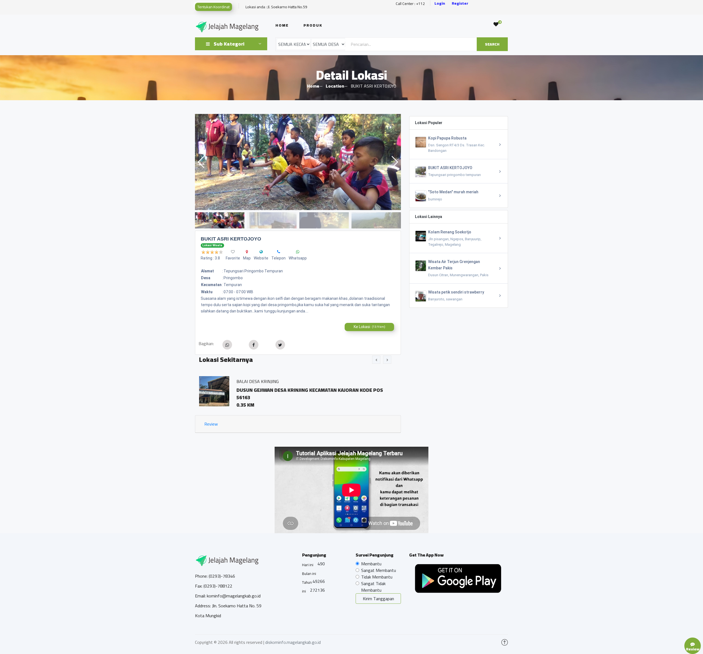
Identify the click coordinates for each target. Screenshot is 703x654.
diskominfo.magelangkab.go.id (293, 642)
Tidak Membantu (376, 577)
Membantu (371, 563)
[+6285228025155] (278, 252)
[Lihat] (298, 162)
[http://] (261, 252)
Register (460, 3)
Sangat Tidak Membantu (373, 586)
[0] (495, 24)
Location (335, 86)
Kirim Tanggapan (378, 598)
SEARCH (492, 44)
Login (439, 3)
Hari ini (307, 564)
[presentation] (376, 360)
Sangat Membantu (378, 570)
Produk (312, 25)
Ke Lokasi (369, 327)
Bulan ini (309, 573)
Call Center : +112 (410, 4)
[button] (394, 162)
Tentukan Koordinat (213, 6)
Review (211, 424)
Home (282, 25)
